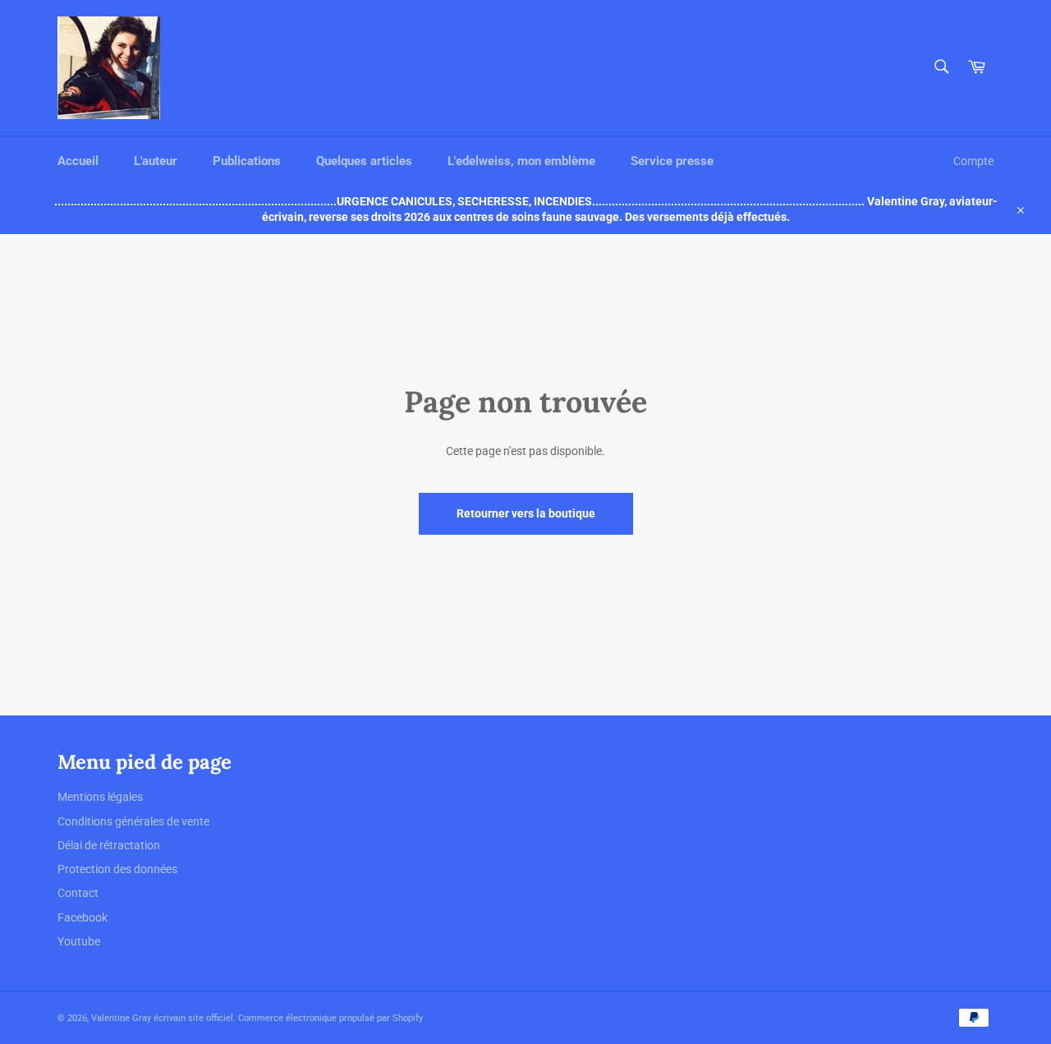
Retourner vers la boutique (526, 513)
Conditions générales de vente (133, 821)
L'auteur (155, 161)
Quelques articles (364, 161)
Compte (973, 161)
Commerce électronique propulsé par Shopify (330, 1018)
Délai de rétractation (108, 845)
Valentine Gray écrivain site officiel (162, 1018)
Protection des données (117, 869)
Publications (247, 161)
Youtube (78, 941)
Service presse (672, 161)
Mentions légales (100, 796)
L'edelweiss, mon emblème (521, 161)
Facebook (82, 917)
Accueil (78, 161)
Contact (78, 892)
